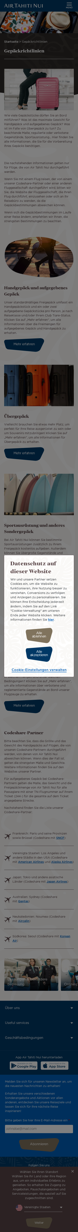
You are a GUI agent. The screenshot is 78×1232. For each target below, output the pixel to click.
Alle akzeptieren (39, 653)
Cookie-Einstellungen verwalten (39, 670)
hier (51, 619)
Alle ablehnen (39, 635)
